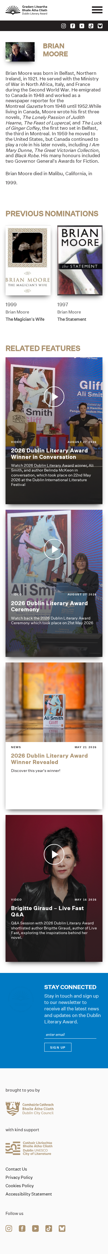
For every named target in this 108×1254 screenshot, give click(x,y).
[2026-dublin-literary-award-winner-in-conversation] (54, 430)
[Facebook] (72, 26)
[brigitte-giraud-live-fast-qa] (54, 888)
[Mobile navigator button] (97, 10)
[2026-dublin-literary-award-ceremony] (54, 583)
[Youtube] (81, 26)
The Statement (71, 319)
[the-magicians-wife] (28, 260)
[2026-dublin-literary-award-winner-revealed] (54, 735)
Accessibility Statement (29, 1194)
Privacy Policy (19, 1177)
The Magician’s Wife (25, 319)
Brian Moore (17, 312)
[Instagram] (63, 26)
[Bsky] (100, 26)
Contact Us (16, 1169)
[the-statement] (79, 260)
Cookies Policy (20, 1185)
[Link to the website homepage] (39, 10)
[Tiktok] (91, 26)
